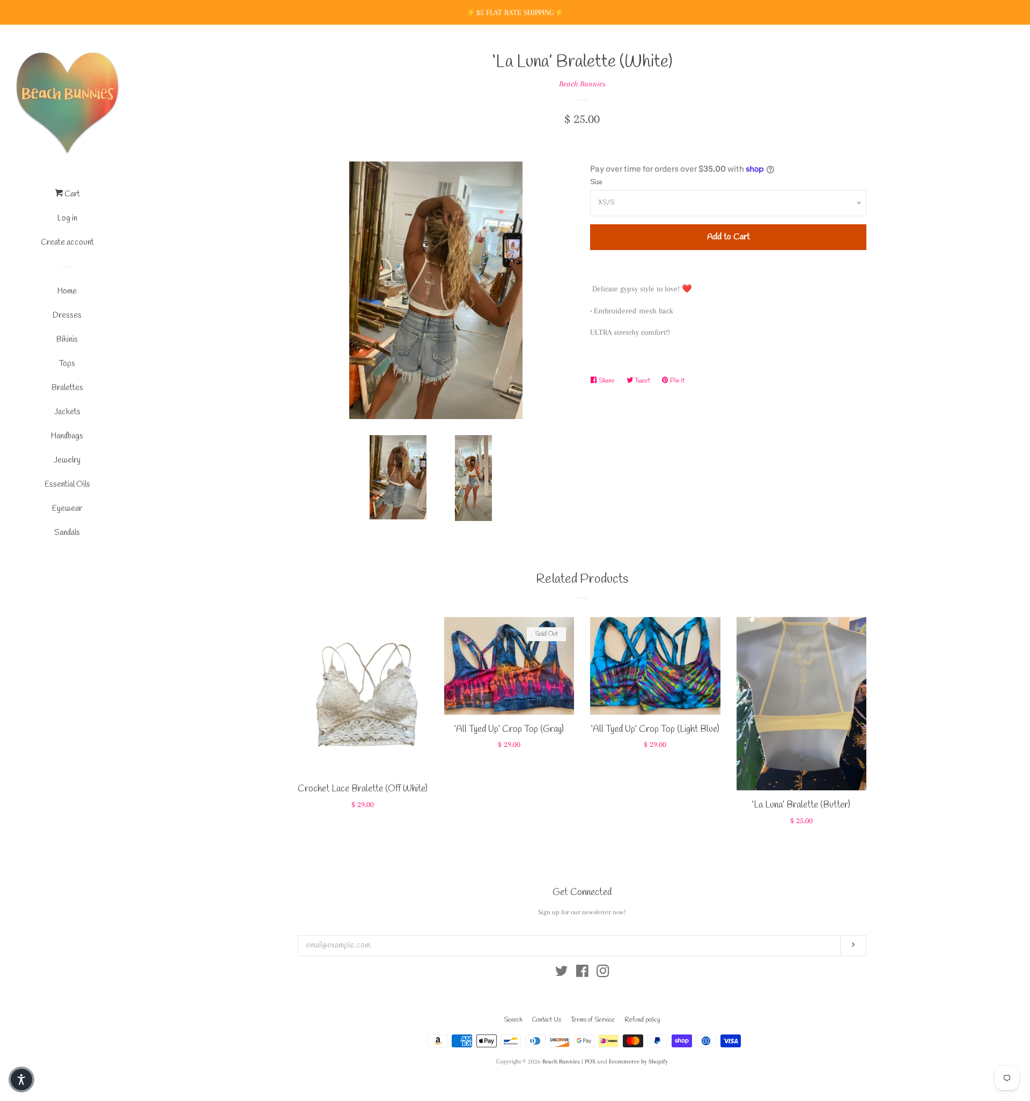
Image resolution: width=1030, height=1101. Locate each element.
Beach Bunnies (582, 83)
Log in (67, 218)
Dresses (67, 315)
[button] (21, 1079)
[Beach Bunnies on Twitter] (561, 973)
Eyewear (67, 508)
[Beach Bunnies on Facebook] (582, 973)
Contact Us (546, 1020)
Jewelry (67, 460)
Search (513, 1020)
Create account (67, 242)
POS (590, 1061)
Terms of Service (593, 1020)
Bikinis (67, 339)
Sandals (67, 532)
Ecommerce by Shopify (638, 1061)
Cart (71, 194)
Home (67, 291)
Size (596, 182)
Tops (67, 363)
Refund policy (642, 1020)
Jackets (67, 412)
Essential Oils (67, 484)
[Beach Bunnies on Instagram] (603, 973)
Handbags (67, 436)
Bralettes (67, 388)
